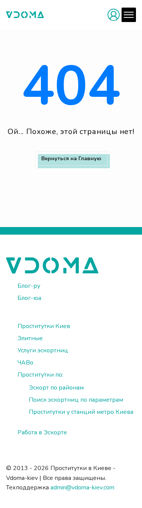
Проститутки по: (40, 375)
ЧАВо (25, 362)
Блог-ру (28, 286)
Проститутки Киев (43, 326)
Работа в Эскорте (42, 432)
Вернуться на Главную (71, 158)
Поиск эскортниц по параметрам (76, 400)
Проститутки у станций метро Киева (81, 412)
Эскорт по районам (56, 387)
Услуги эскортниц (42, 350)
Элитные (30, 338)
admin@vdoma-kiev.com (82, 487)
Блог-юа (29, 298)
